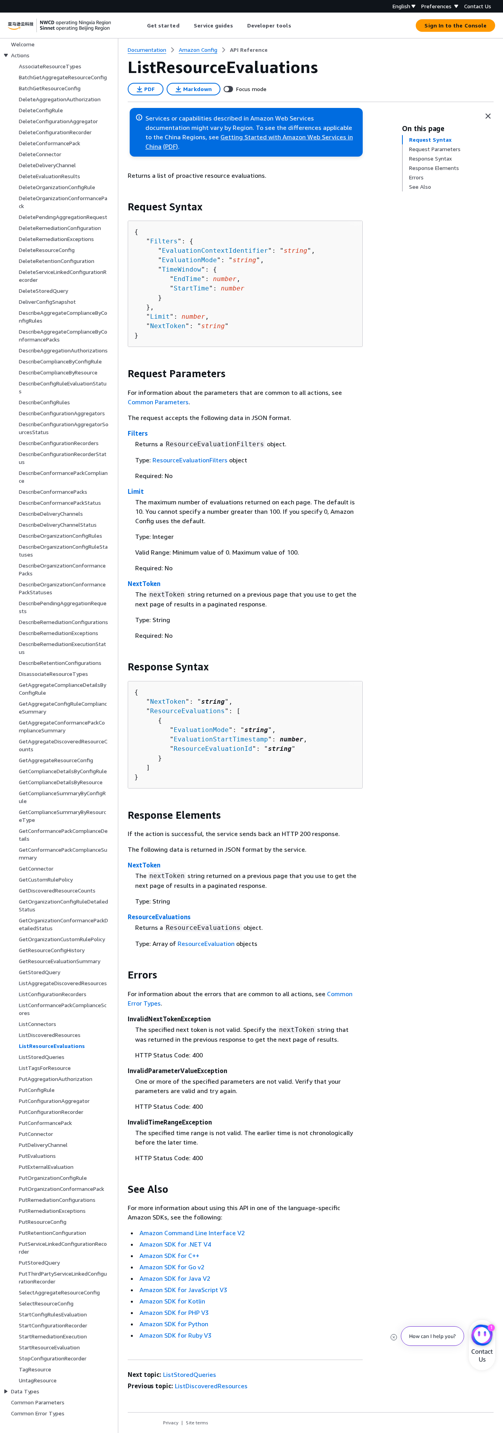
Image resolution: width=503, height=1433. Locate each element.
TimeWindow (181, 269)
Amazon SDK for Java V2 (175, 1278)
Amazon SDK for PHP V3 (174, 1312)
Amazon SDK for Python (174, 1324)
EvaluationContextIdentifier (215, 250)
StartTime (191, 288)
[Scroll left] (141, 25)
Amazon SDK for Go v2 (172, 1267)
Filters (164, 241)
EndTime (187, 279)
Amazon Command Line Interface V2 (192, 1233)
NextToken (167, 326)
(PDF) (170, 146)
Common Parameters (158, 402)
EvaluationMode (189, 260)
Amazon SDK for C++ (169, 1256)
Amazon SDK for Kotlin (172, 1301)
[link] (249, 50)
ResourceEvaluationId (213, 748)
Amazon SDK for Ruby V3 (175, 1335)
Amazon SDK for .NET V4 (175, 1244)
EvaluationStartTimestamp (221, 739)
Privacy (170, 1423)
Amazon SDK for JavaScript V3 (183, 1290)
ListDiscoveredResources (211, 1386)
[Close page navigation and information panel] (488, 116)
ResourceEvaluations (187, 711)
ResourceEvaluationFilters (190, 460)
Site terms (197, 1423)
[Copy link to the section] (121, 207)
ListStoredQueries (189, 1374)
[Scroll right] (297, 25)
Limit (160, 316)
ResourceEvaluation (206, 943)
